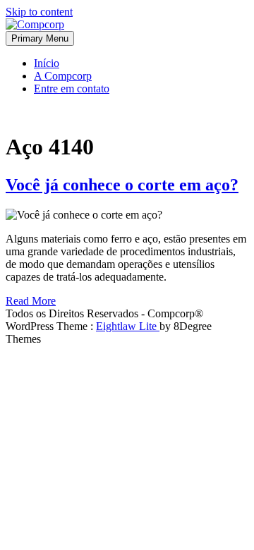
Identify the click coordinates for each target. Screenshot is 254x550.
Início (46, 63)
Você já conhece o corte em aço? (122, 185)
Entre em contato (71, 88)
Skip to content (39, 12)
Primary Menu (39, 38)
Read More (31, 301)
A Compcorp (63, 76)
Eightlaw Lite (127, 326)
